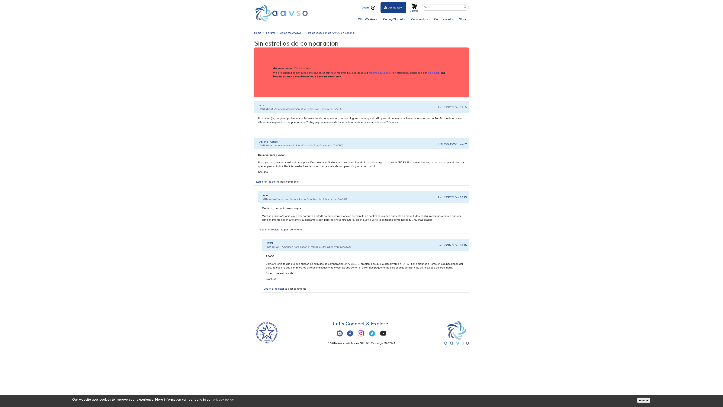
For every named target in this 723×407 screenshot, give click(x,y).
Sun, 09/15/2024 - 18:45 (452, 244)
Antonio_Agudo (268, 141)
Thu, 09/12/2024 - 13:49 (452, 197)
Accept (643, 400)
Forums (270, 32)
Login (365, 7)
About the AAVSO (290, 32)
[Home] (282, 13)
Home (257, 32)
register (272, 181)
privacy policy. (224, 399)
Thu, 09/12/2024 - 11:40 (452, 143)
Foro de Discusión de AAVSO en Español (330, 32)
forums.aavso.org (379, 72)
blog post (433, 72)
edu (261, 105)
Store (462, 19)
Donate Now (395, 7)
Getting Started (393, 19)
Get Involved (443, 19)
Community (419, 19)
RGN (270, 243)
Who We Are (367, 19)
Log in (260, 181)
